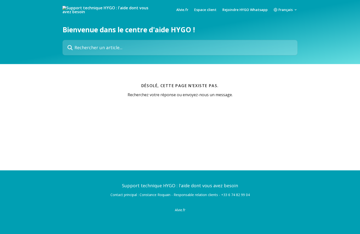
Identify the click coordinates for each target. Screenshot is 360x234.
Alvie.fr (182, 10)
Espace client (205, 10)
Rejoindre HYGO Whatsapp (245, 10)
